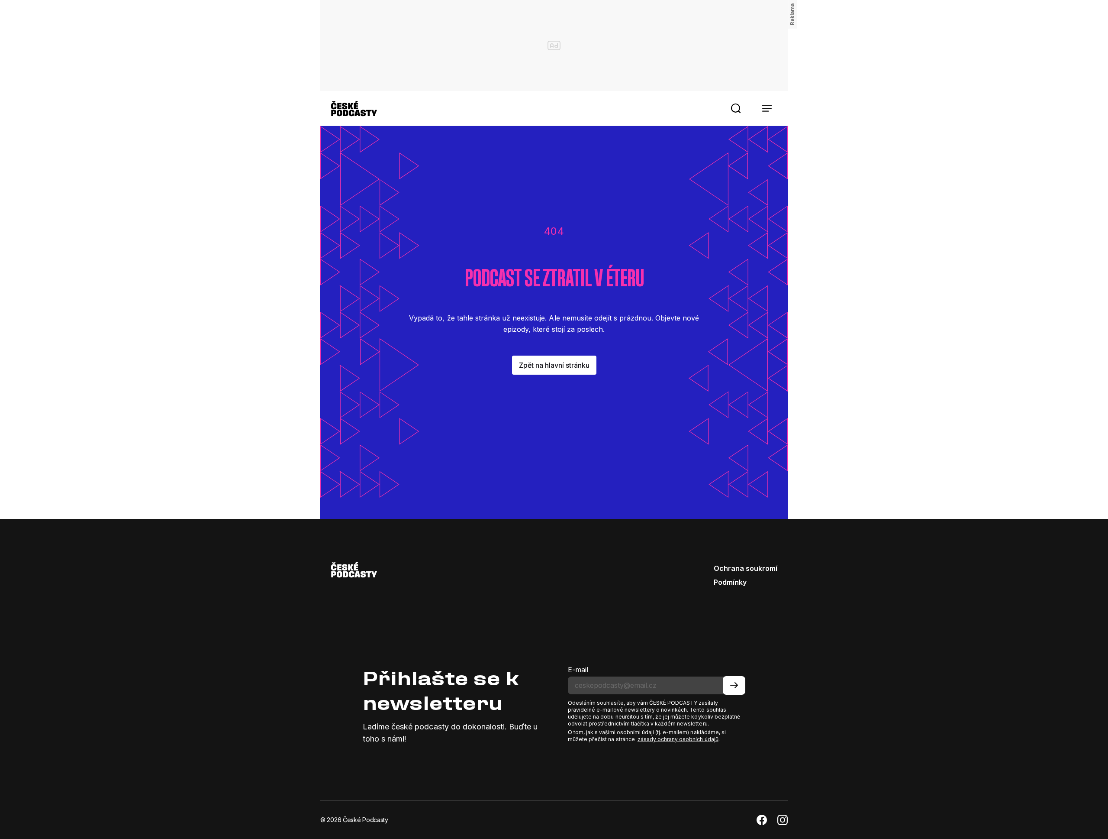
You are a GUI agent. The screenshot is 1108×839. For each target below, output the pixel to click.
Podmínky (730, 582)
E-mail (578, 669)
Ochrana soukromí (745, 568)
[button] (735, 108)
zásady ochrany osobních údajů (678, 739)
